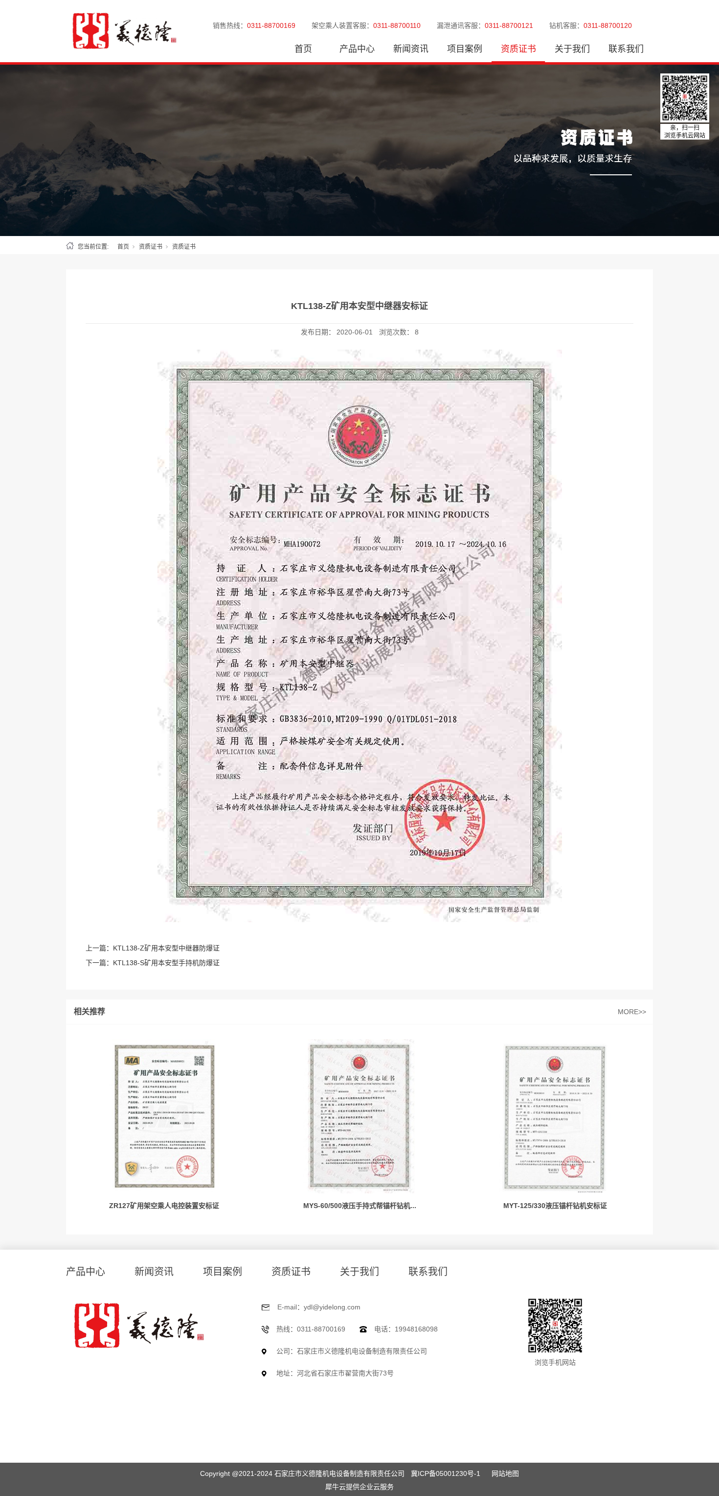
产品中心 (357, 49)
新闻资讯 (410, 49)
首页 (303, 49)
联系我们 (626, 49)
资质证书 (518, 49)
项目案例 (464, 49)
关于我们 (572, 49)
